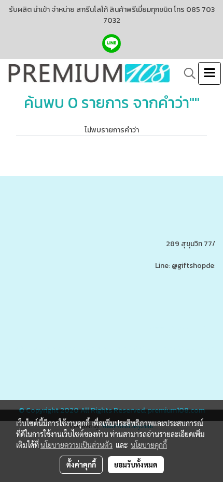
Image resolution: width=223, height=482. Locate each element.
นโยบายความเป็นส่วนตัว (76, 444)
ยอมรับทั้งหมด (136, 464)
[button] (186, 73)
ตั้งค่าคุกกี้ (81, 464)
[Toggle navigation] (209, 73)
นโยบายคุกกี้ (149, 444)
